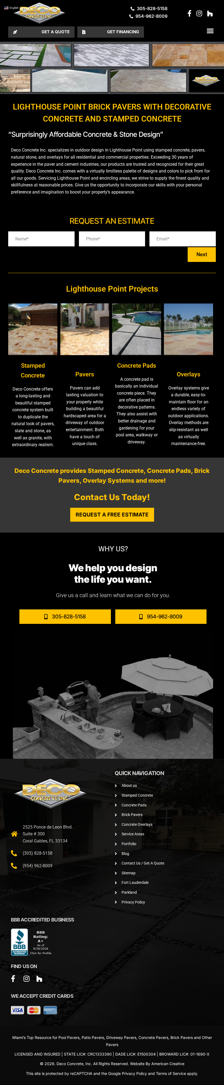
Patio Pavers (93, 1037)
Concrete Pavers (153, 1037)
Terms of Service (171, 1073)
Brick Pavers (181, 1037)
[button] (210, 30)
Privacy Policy (134, 1073)
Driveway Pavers (121, 1037)
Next (201, 254)
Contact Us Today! (112, 497)
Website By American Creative (157, 1063)
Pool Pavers (68, 1037)
